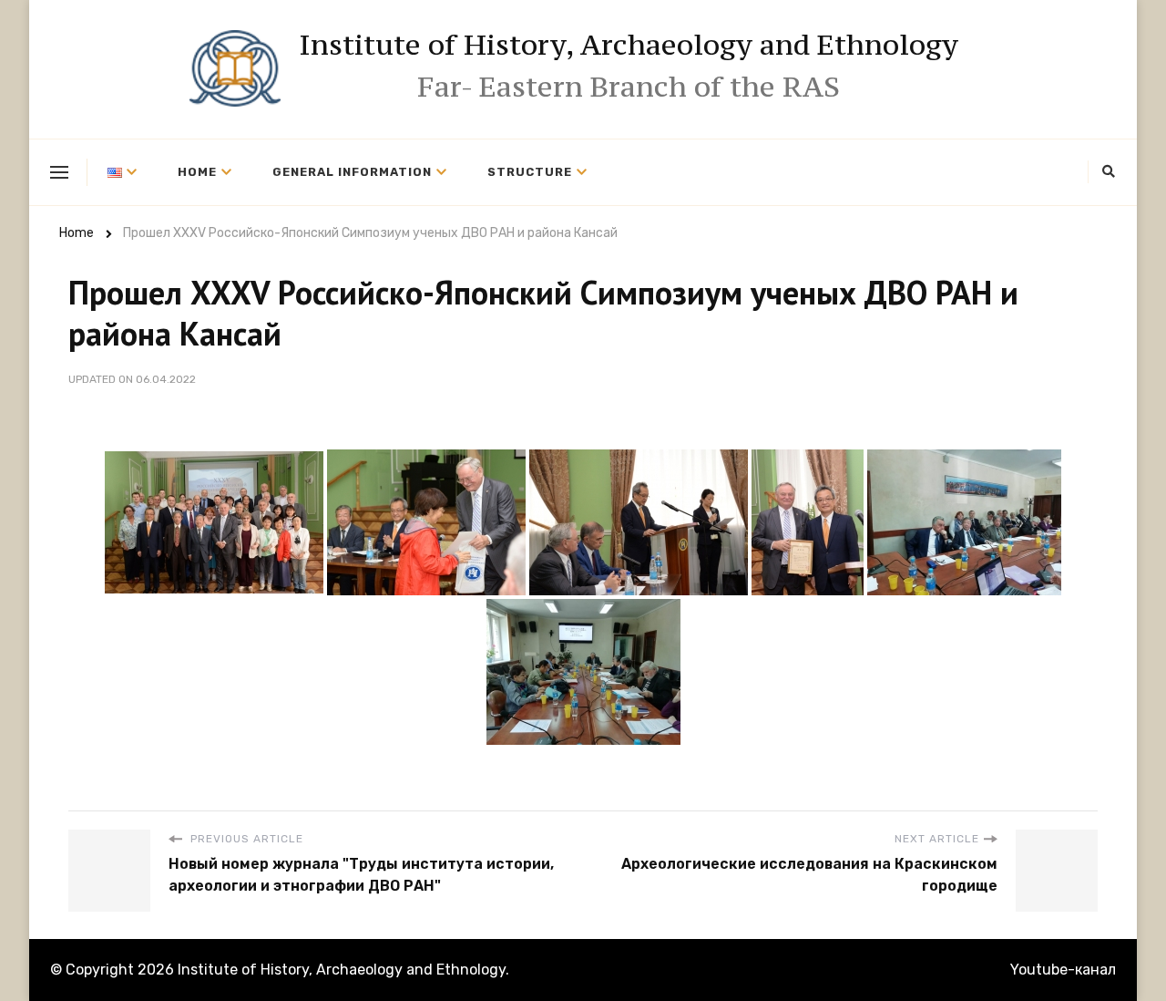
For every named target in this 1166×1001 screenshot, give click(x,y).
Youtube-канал (1063, 969)
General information (352, 172)
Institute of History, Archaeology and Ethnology (628, 44)
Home (197, 172)
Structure (529, 172)
